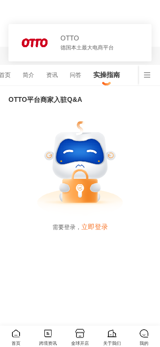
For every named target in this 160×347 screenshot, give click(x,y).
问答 (75, 75)
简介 (28, 75)
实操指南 (106, 74)
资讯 (52, 75)
